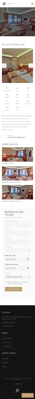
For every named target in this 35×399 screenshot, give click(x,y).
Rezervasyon (27, 395)
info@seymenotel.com (9, 322)
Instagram (5, 362)
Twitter (4, 366)
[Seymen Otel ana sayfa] (8, 3)
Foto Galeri (7, 342)
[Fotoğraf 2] (17, 80)
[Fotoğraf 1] (15, 80)
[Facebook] (14, 384)
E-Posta (8, 229)
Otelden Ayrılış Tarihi (12, 264)
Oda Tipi (7, 273)
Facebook (5, 358)
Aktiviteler (6, 338)
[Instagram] (21, 384)
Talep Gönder (13, 289)
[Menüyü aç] (32, 3)
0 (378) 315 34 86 (7, 326)
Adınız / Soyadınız (11, 221)
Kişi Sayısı (8, 246)
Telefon (8, 238)
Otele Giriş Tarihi (10, 255)
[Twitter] (17, 384)
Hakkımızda (6, 346)
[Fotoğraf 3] (19, 80)
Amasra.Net (14, 378)
